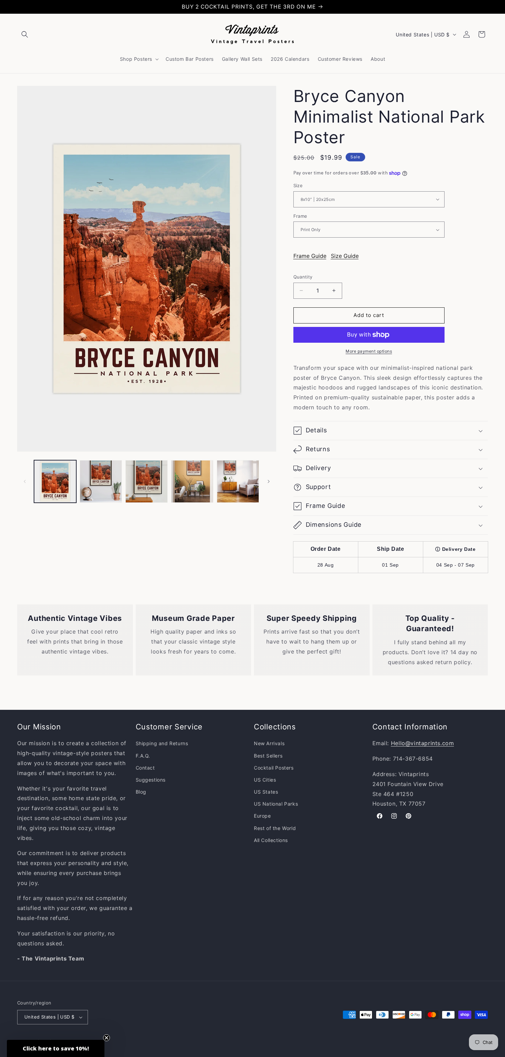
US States (266, 792)
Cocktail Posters (274, 768)
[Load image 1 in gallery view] (55, 481)
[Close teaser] (106, 1037)
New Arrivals (269, 743)
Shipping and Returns (162, 743)
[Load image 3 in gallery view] (146, 481)
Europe (262, 816)
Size (298, 185)
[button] (24, 34)
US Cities (265, 780)
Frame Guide (309, 255)
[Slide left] (24, 481)
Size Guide (345, 255)
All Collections (271, 840)
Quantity (303, 277)
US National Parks (276, 804)
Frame (300, 216)
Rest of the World (275, 828)
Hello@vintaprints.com (422, 743)
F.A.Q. (143, 756)
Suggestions (151, 780)
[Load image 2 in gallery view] (101, 481)
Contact (145, 768)
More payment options (369, 351)
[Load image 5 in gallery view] (238, 481)
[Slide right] (268, 481)
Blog (141, 792)
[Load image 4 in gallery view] (192, 481)
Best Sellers (268, 756)
